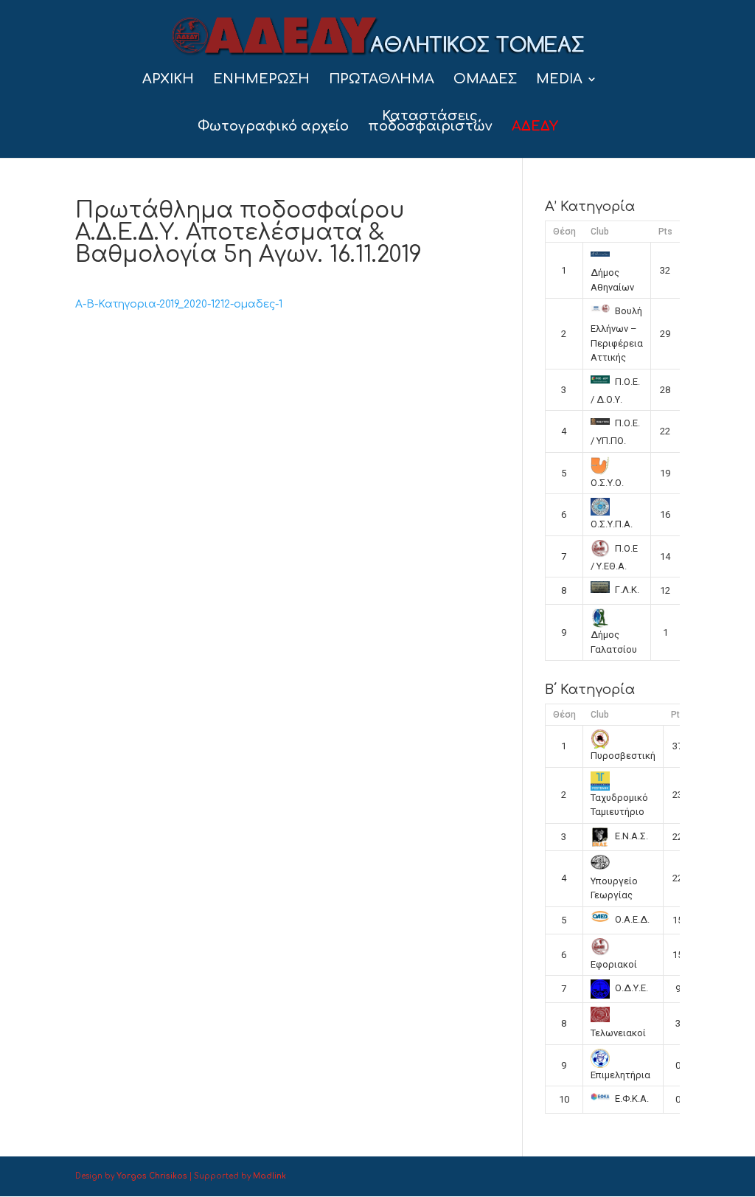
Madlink (269, 1176)
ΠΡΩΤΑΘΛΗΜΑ (381, 80)
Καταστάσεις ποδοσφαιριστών (430, 122)
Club (600, 231)
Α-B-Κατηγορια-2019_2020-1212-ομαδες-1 (178, 304)
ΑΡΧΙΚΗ (168, 80)
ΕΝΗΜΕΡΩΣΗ (261, 80)
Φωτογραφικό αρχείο (273, 127)
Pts (665, 231)
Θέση (564, 231)
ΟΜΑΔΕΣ (485, 80)
